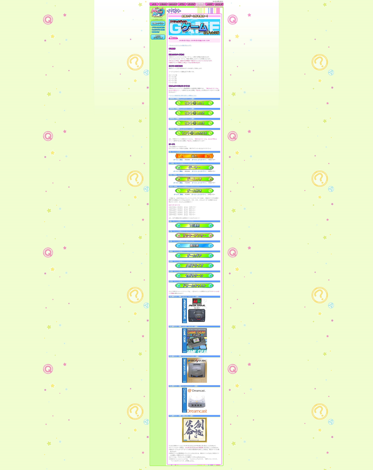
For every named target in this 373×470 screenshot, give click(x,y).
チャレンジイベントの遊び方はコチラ (180, 45)
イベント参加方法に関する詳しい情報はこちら (183, 95)
